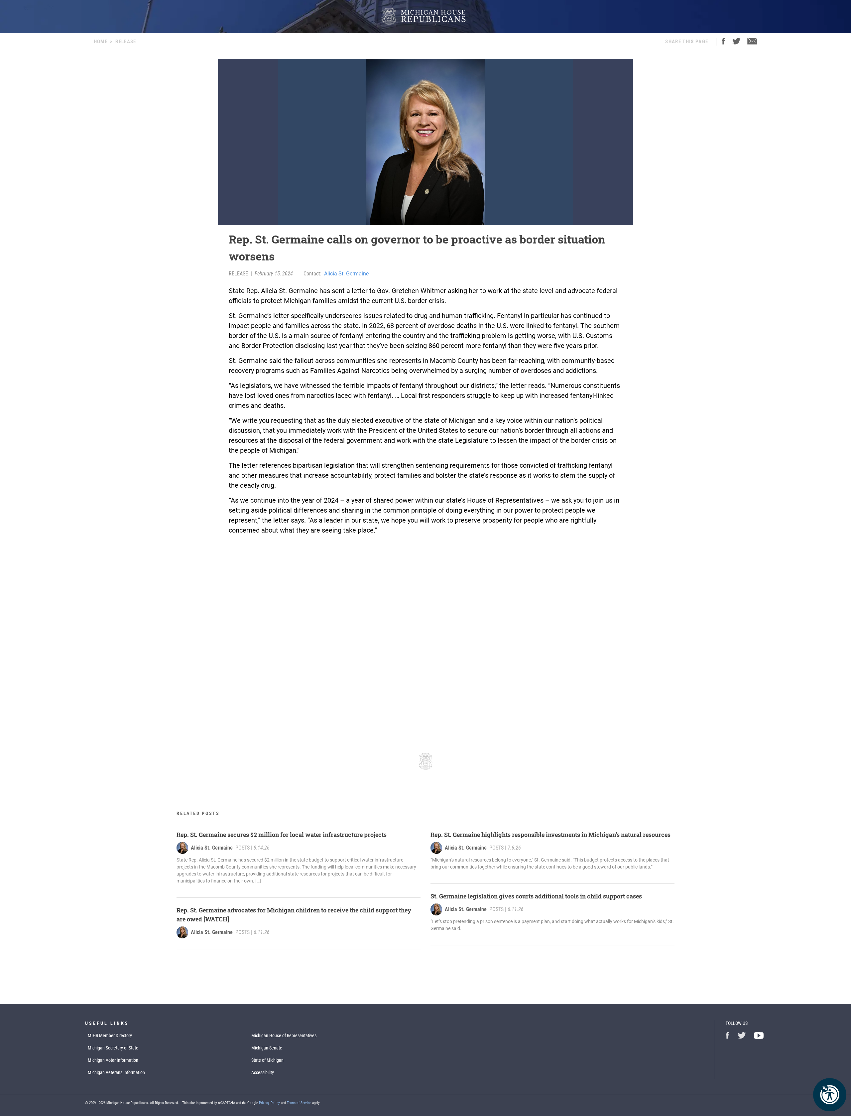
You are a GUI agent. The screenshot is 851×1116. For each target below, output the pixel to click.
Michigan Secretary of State (113, 1047)
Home (100, 42)
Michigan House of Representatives (283, 1035)
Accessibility (262, 1072)
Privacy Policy (269, 1103)
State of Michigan (267, 1060)
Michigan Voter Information (113, 1060)
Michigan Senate (266, 1047)
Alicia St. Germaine (346, 273)
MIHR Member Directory (110, 1035)
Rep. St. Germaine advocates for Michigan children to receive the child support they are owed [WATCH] (294, 914)
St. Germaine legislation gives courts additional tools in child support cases (536, 896)
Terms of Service (299, 1103)
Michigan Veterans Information (116, 1072)
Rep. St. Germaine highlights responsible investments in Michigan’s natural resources (550, 835)
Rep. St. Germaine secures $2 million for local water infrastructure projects (282, 835)
